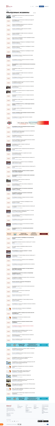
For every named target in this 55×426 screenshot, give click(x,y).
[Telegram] (14, 421)
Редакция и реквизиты (29, 407)
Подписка (35, 406)
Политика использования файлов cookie (45, 412)
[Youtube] (12, 421)
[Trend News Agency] (9, 406)
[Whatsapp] (7, 421)
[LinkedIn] (16, 421)
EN (44, 424)
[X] (11, 421)
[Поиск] (31, 6)
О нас (26, 406)
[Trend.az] (9, 6)
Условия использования (45, 406)
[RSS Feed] (18, 421)
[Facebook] (9, 421)
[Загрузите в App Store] (40, 421)
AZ (46, 424)
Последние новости (20, 406)
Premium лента (19, 407)
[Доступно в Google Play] (45, 421)
